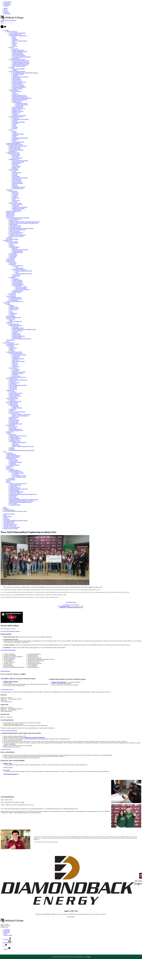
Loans (16, 267)
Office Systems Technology (18, 55)
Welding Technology (17, 88)
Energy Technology (17, 83)
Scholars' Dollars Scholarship (19, 442)
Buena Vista (15, 192)
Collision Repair (16, 78)
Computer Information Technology (17, 59)
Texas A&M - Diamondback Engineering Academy (21, 228)
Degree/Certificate (13, 243)
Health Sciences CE (14, 159)
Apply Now (8, 20)
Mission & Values (13, 461)
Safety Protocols (13, 389)
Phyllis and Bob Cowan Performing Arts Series (20, 502)
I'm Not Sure (12, 257)
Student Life (9, 322)
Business (11, 47)
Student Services (10, 390)
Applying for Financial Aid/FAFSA (23, 271)
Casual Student (12, 256)
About (5, 451)
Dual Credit (9, 189)
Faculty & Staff (13, 348)
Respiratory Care (16, 112)
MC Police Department (12, 378)
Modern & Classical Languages (19, 41)
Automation (15, 75)
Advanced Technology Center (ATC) (18, 435)
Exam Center (15, 370)
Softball (11, 312)
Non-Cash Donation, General (19, 475)
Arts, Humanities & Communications (18, 35)
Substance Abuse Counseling (19, 115)
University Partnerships (14, 504)
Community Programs (14, 154)
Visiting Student (13, 253)
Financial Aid (12, 264)
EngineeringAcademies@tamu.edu (75, 607)
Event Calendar (10, 340)
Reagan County (16, 200)
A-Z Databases (15, 369)
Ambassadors (15, 278)
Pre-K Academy (13, 503)
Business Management (17, 52)
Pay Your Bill (12, 293)
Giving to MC (15, 474)
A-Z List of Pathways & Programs (17, 33)
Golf (10, 310)
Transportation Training (17, 188)
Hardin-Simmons (13, 224)
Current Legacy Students (21, 286)
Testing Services (10, 260)
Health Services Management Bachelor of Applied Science (23, 494)
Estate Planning (16, 176)
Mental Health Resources (15, 395)
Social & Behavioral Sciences (16, 116)
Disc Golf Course (13, 426)
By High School (13, 191)
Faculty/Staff (7, 3)
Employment (7, 932)
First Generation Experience (16, 393)
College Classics (16, 155)
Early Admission (13, 255)
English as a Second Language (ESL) (18, 146)
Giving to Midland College (15, 471)
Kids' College (15, 156)
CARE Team (12, 381)
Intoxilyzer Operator (17, 181)
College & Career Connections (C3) (15, 301)
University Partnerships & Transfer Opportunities (18, 217)
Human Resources (16, 179)
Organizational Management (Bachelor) (21, 56)
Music (13, 42)
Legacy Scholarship (17, 285)
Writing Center (15, 366)
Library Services (13, 368)
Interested (3, 20)
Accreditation (10, 453)
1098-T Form (12, 294)
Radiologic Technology (17, 111)
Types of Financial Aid (17, 265)
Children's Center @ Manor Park (20, 415)
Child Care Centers (13, 413)
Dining (11, 320)
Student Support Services (12, 398)
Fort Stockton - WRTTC (15, 441)
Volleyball (11, 314)
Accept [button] (88, 956)
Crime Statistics (13, 384)
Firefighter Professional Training (20, 177)
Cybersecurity (15, 205)
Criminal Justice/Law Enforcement (20, 119)
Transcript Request (13, 300)
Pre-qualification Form (71, 602)
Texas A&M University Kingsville (17, 229)
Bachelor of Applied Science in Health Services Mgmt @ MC (23, 223)
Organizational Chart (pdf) (15, 462)
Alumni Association (11, 454)
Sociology (14, 128)
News (8, 341)
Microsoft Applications (17, 183)
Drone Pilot (15, 173)
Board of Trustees (13, 459)
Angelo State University (15, 219)
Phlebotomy (15, 168)
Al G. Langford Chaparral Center (17, 411)
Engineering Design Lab (18, 358)
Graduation (9, 237)
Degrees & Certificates (12, 31)
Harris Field (12, 449)
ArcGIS (14, 171)
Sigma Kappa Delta (17, 337)
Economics (15, 120)
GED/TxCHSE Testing (14, 148)
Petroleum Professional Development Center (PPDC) (21, 450)
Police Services (13, 388)
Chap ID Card (15, 276)
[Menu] (5, 27)
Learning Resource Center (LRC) (14, 352)
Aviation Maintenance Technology (20, 76)
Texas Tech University (14, 231)
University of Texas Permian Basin (17, 235)
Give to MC (6, 12)
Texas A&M (6, 519)
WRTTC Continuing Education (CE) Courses (23, 446)
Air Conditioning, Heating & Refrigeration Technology (25, 72)
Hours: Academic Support (18, 361)
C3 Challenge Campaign (18, 473)
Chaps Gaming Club (17, 330)
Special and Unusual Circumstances (23, 273)
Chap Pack (15, 332)
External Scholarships (17, 281)
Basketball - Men (13, 306)
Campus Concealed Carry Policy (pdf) (18, 380)
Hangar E (11, 447)
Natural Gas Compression (18, 86)
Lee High (14, 196)
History (14, 124)
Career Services (10, 345)
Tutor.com (14, 365)
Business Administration (18, 50)
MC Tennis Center (13, 422)
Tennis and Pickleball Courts (16, 430)
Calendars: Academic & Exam (14, 211)
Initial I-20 (14, 248)
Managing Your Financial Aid (19, 269)
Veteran (11, 244)
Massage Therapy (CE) (17, 100)
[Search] (2, 27)
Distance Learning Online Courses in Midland (60, 951)
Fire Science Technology (18, 84)
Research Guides (16, 376)
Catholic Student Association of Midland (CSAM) (24, 329)
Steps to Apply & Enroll (12, 241)
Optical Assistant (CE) (17, 107)
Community (6, 5)
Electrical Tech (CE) (17, 80)
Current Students (7, 1)
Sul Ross (6, 517)
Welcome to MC (13, 403)
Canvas (5, 9)
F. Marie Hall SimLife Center (16, 491)
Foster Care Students (14, 394)
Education (11, 67)
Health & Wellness (13, 90)
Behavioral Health (16, 91)
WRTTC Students (16, 292)
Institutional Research (14, 465)
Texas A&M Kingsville (9, 521)
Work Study (12, 350)
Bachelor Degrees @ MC (15, 34)
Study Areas (15, 364)
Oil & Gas (14, 184)
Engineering (15, 135)
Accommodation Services (15, 297)
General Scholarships (17, 282)
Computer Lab (15, 357)
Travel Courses (10, 216)
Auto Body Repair (16, 172)
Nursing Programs (16, 102)
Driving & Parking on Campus (14, 317)
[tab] (71, 631)
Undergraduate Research (18, 142)
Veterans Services (16, 274)
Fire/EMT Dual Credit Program (19, 207)
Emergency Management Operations (18, 385)
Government (15, 123)
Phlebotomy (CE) (16, 110)
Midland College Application (11, 681)
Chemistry (14, 132)
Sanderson (14, 201)
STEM (11, 130)
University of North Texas (15, 233)
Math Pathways (13, 151)
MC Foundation (10, 469)
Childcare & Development (18, 68)
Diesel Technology (16, 79)
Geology (14, 136)
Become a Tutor (16, 356)
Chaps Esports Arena (14, 324)
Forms (16, 272)
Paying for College (11, 261)
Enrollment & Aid (8, 240)
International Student (14, 247)
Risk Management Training (18, 187)
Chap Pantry (12, 399)
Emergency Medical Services (19, 82)
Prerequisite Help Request (15, 298)
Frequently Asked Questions (19, 372)
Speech (14, 44)
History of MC (10, 466)
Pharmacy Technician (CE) (18, 108)
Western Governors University (16, 236)
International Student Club (18, 336)
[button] (140, 955)
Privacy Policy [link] (80, 956)
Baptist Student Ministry (18, 328)
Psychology (15, 127)
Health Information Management (20, 64)
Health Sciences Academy (18, 208)
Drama (14, 37)
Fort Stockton (15, 193)
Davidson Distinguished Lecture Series (18, 489)
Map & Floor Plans (13, 405)
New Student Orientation (12, 239)
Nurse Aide (15, 164)
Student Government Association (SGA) (21, 338)
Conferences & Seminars (18, 161)
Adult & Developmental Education (15, 144)
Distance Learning (11, 212)
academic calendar (8, 935)
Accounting (15, 48)
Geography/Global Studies (18, 122)
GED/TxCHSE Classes (14, 147)
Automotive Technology (18, 74)
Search (2, 21)
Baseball (11, 305)
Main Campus (12, 434)
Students (11, 349)
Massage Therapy (16, 163)
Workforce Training (14, 169)
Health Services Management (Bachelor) (21, 98)
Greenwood (15, 195)
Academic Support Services (15, 353)
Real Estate (15, 185)
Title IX (8, 481)
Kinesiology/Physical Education (19, 99)
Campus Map (15, 406)
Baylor (5, 515)
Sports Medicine (13, 313)
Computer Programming (18, 134)
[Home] (12, 19)
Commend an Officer (14, 382)
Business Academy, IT (17, 204)
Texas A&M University (14, 227)
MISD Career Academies (15, 203)
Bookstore (11, 410)
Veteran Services (7, 4)
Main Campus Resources (12, 402)
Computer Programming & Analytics (21, 63)
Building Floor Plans (17, 407)
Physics (14, 140)
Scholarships (12, 277)
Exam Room (15, 360)
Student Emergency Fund (15, 401)
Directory (6, 11)
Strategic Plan (12, 463)
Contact (5, 933)
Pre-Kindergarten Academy (15, 423)
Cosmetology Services (14, 487)
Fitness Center (12, 418)
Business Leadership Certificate (19, 51)
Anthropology (15, 118)
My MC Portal (7, 13)
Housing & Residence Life (15, 321)
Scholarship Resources (17, 290)
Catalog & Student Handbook (13, 143)
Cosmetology (15, 94)
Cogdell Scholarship (17, 280)
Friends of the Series (14, 470)
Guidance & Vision (11, 458)
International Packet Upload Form (20, 249)
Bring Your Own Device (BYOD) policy (35, 737)
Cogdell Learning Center (15, 438)
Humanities (15, 39)
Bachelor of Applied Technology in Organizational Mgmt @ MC (24, 221)
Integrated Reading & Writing (16, 150)
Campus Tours (12, 409)
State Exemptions (19, 268)
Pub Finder (15, 374)
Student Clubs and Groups (15, 325)
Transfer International (17, 251)
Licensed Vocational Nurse (21, 104)
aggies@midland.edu (65, 606)
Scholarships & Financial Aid (11, 774)
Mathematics (15, 139)
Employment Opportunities (13, 457)
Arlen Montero (62, 607)
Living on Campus (11, 318)
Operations (12, 478)
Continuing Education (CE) (13, 152)
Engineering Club (16, 334)
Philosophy (15, 43)
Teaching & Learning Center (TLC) (17, 377)
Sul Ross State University (15, 225)
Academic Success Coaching (19, 354)
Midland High (15, 197)
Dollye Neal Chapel (14, 419)
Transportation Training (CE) (19, 87)
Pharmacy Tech (16, 167)
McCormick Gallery (14, 421)
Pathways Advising (11, 296)
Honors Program (10, 213)
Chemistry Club (16, 333)
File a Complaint (13, 386)
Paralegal (14, 126)
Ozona (14, 199)
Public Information (11, 479)
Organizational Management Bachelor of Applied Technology (23, 499)
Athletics (6, 8)
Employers (11, 346)
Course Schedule (10, 259)
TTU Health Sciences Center (16, 232)
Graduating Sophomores (18, 284)
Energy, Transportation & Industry (17, 71)
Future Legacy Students (20, 288)
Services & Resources (9, 342)
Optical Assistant (16, 165)
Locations (9, 433)
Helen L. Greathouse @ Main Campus (21, 414)
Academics (6, 30)
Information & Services (17, 373)
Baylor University (13, 220)
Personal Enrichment (17, 158)
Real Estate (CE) (16, 58)
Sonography (15, 114)
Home (5, 507)
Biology (14, 92)
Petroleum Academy (17, 209)
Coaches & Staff (13, 309)
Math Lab (14, 362)
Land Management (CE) (18, 54)
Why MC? (9, 482)
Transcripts (13, 20)
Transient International (17, 252)
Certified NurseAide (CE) (21, 103)
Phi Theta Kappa (10, 215)
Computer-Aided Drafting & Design (20, 60)
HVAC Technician (16, 180)
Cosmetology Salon (14, 417)
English (14, 38)
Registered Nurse (19, 106)
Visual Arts (15, 46)
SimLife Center (10, 431)
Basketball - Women (14, 308)
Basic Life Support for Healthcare (20, 160)
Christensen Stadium (14, 437)
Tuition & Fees (12, 263)
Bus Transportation (11, 316)
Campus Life (7, 302)
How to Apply (71, 916)
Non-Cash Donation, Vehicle (19, 477)
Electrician (14, 175)
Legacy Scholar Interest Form (22, 289)
